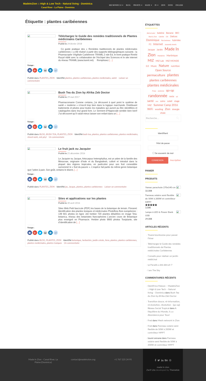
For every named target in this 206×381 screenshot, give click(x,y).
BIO (177, 33)
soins (162, 101)
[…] (111, 60)
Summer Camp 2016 (166, 105)
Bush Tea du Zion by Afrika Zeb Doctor (84, 92)
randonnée (157, 96)
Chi (167, 36)
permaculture (156, 75)
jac (66, 187)
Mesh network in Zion (169, 320)
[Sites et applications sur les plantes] (41, 211)
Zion (167, 109)
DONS (170, 5)
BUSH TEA (51, 134)
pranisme (161, 91)
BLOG (128, 5)
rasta (171, 96)
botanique (76, 240)
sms (157, 101)
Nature (164, 65)
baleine (160, 33)
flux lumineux (165, 40)
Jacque (72, 187)
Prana (154, 91)
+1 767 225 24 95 (123, 359)
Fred (150, 320)
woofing (159, 109)
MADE (147, 5)
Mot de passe (163, 143)
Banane (169, 33)
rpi (177, 96)
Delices (173, 36)
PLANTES (43, 78)
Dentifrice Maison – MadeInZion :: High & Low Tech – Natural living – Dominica (164, 289)
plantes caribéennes (82, 78)
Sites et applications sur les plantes (82, 198)
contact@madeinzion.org (83, 359)
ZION (163, 5)
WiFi (150, 109)
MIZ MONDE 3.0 (115, 5)
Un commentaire (56, 137)
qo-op (170, 90)
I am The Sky (154, 270)
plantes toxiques (54, 243)
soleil (169, 101)
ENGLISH (179, 5)
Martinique (172, 55)
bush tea (87, 134)
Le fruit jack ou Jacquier (74, 148)
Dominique (152, 40)
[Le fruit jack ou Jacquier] (41, 157)
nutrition (175, 66)
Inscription (175, 160)
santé (114, 78)
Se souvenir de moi (163, 153)
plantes (68, 78)
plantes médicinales (101, 78)
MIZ (151, 60)
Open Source (163, 70)
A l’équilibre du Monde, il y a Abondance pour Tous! (162, 311)
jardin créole (98, 240)
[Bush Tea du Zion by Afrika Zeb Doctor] (41, 105)
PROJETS (136, 5)
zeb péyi (43, 137)
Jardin (160, 50)
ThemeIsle (174, 370)
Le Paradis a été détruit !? (160, 265)
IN (156, 5)
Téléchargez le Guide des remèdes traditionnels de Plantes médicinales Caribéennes (164, 247)
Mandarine (161, 56)
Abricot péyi (151, 33)
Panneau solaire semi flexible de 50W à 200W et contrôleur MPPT (163, 329)
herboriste (87, 240)
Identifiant (163, 133)
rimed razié (32, 137)
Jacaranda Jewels (170, 44)
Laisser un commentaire (116, 187)
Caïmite (161, 36)
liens (107, 240)
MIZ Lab (160, 61)
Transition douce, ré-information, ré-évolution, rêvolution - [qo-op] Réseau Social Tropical (164, 304)
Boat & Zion (153, 36)
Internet (158, 44)
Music (154, 66)
